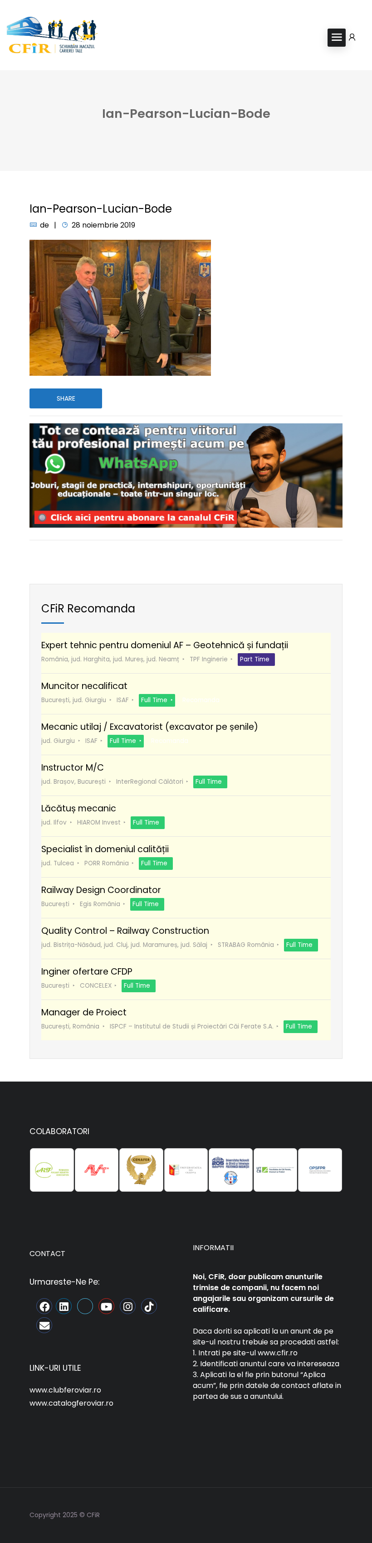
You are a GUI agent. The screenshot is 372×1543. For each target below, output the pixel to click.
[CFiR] (52, 37)
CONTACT (47, 1253)
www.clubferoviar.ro (65, 1390)
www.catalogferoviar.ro (71, 1403)
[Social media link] (335, 1514)
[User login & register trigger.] (352, 37)
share (66, 398)
